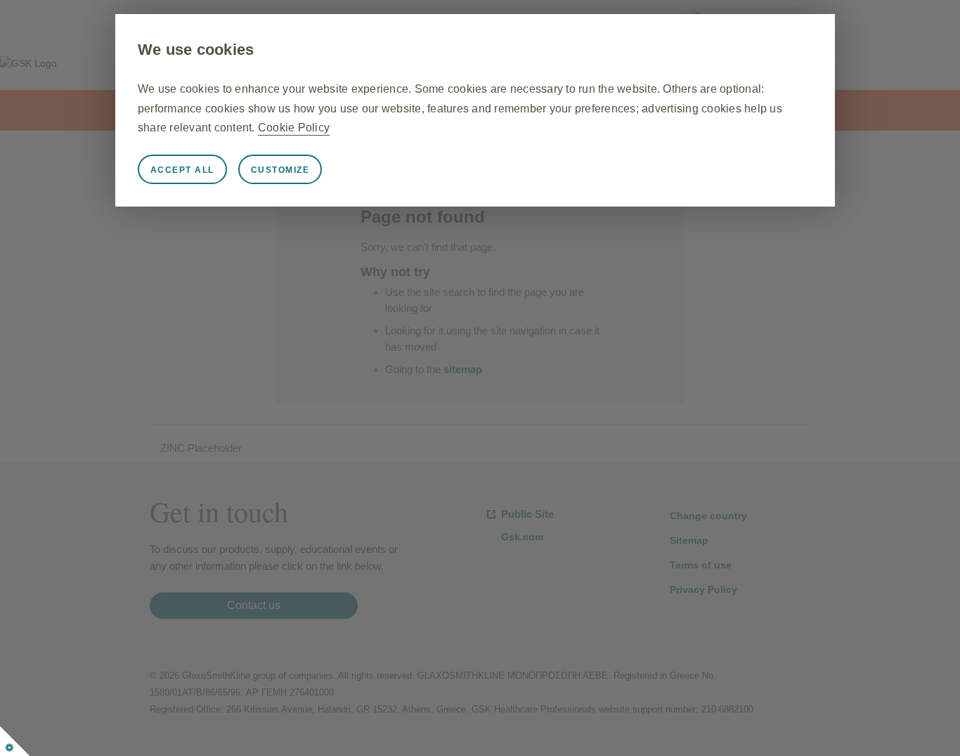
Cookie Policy (294, 127)
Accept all (182, 170)
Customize (280, 170)
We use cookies (196, 49)
